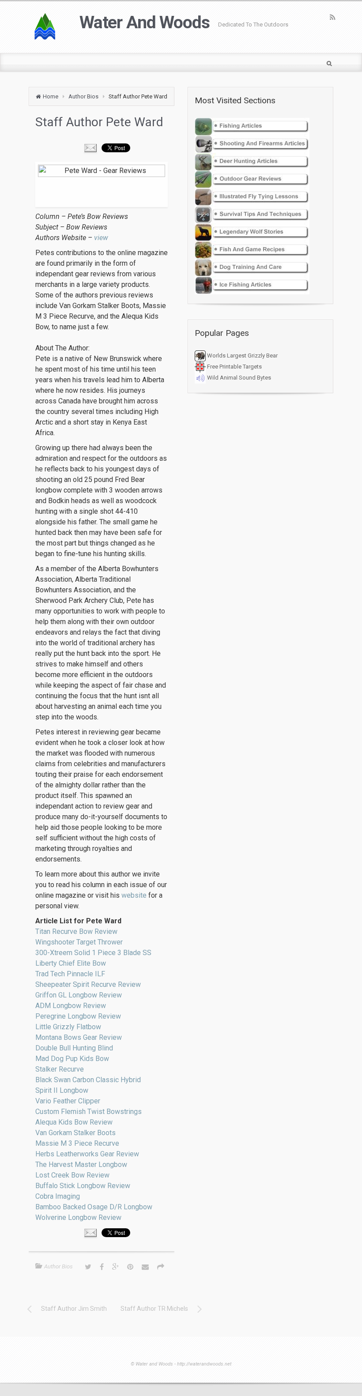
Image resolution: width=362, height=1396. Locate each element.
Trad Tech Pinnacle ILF (70, 974)
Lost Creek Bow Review (72, 1175)
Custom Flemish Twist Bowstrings (88, 1111)
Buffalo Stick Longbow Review (82, 1186)
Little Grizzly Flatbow (68, 1027)
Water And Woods (144, 22)
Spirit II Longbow (61, 1090)
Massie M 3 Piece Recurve (77, 1143)
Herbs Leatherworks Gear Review (87, 1154)
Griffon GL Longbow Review (78, 995)
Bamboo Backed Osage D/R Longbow (93, 1207)
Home (50, 96)
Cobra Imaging (57, 1196)
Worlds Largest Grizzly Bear (242, 355)
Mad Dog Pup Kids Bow (72, 1058)
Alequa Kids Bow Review (74, 1122)
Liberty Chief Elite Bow (70, 963)
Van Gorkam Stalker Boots (75, 1133)
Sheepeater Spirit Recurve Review (88, 984)
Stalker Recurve (59, 1069)
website (134, 895)
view (101, 237)
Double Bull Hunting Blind (74, 1048)
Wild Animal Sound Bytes (238, 377)
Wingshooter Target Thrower (79, 942)
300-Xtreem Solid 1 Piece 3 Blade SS (93, 952)
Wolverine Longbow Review (78, 1217)
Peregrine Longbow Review (78, 1016)
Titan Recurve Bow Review (76, 931)
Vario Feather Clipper (67, 1101)
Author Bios (83, 96)
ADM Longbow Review (70, 1005)
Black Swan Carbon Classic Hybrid (88, 1080)
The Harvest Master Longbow (81, 1164)
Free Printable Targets (234, 366)
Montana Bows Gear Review (78, 1037)
